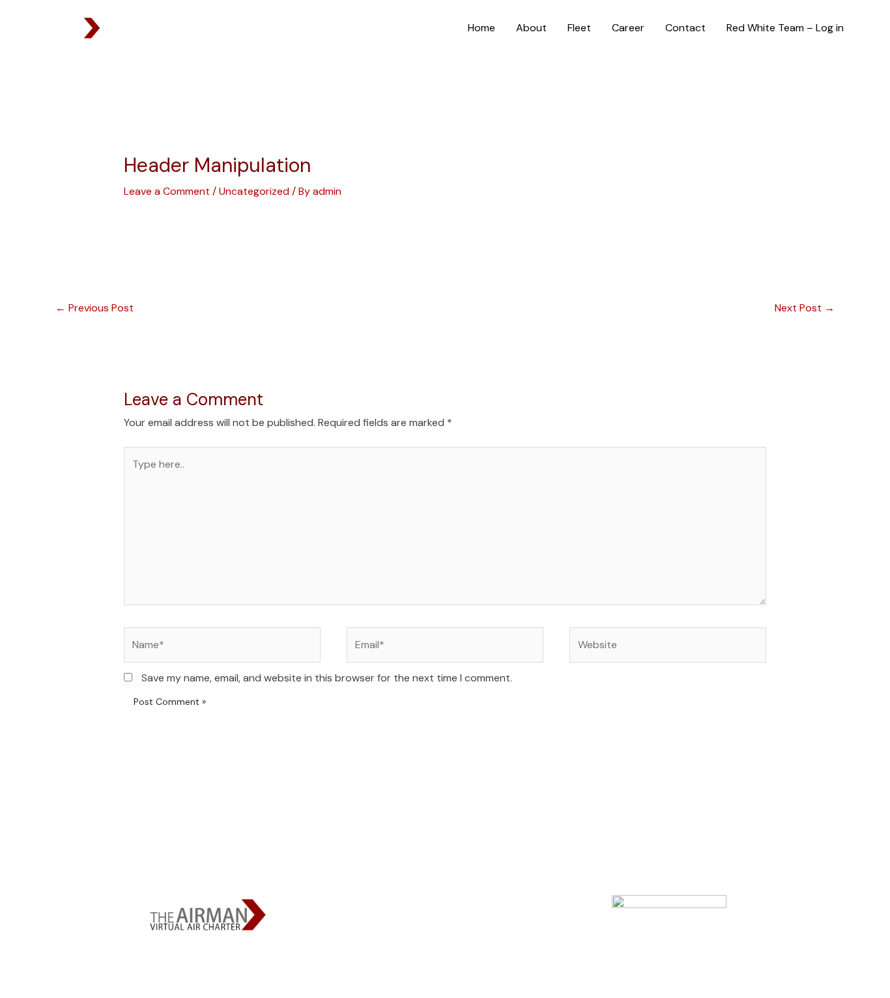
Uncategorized (254, 191)
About (531, 28)
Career (628, 28)
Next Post (805, 308)
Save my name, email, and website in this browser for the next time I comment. (326, 678)
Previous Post (94, 308)
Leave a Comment (167, 191)
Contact (685, 28)
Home (481, 28)
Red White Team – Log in (785, 28)
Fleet (579, 28)
